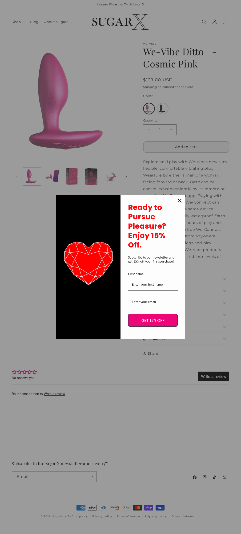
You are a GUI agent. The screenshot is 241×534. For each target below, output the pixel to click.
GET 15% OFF (153, 320)
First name (136, 274)
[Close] (179, 200)
